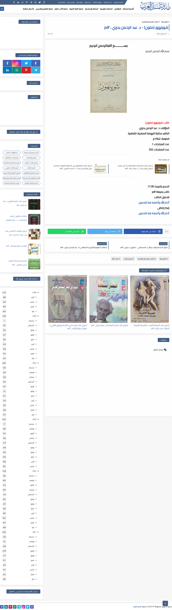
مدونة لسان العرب (139, 606)
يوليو (32, 330)
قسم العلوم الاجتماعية (31, 178)
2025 (34, 316)
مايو (32, 339)
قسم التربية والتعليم (31, 172)
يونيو (32, 334)
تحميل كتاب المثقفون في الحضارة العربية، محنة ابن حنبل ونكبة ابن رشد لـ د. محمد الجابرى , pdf (72, 167)
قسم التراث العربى (11, 167)
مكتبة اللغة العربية (76, 9)
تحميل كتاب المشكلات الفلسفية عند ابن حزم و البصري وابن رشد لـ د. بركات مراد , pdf (135, 167)
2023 (34, 419)
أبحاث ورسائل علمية (31, 152)
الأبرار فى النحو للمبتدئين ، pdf (16, 245)
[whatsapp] (22, 2)
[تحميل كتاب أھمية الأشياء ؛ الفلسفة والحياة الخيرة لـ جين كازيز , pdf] (149, 299)
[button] (143, 231)
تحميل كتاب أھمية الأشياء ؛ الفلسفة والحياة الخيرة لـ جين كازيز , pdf (151, 326)
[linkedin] (18, 2)
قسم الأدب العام (31, 162)
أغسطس (31, 325)
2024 (34, 363)
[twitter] (40, 2)
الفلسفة (164, 21)
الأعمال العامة (28, 9)
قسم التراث (128, 258)
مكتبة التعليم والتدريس (44, 9)
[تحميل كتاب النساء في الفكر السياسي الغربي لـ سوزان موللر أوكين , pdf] (67, 299)
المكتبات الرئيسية (106, 9)
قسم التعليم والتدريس (11, 172)
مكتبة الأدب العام (61, 9)
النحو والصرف (31, 157)
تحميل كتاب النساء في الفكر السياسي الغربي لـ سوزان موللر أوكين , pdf (68, 326)
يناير (33, 311)
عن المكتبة (87, 2)
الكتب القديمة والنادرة (150, 21)
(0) (49, 33)
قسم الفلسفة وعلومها (12, 178)
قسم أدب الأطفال (11, 157)
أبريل (32, 297)
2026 (34, 292)
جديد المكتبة (108, 2)
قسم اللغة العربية (31, 183)
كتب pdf (115, 258)
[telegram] (31, 2)
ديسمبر (31, 320)
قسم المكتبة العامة (11, 183)
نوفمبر (31, 372)
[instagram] (35, 2)
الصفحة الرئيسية (118, 2)
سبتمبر (31, 377)
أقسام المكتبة (128, 9)
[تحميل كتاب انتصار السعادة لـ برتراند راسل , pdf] (108, 299)
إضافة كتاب (61, 2)
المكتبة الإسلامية (91, 9)
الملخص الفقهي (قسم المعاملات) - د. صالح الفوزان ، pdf (16, 219)
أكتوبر (32, 433)
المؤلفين (117, 9)
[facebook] (44, 2)
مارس (32, 301)
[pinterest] (27, 2)
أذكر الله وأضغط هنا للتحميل (154, 202)
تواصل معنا (71, 2)
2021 (34, 532)
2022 (34, 471)
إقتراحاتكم (79, 2)
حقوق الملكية (97, 2)
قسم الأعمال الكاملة (12, 162)
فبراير (32, 306)
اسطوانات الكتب (12, 152)
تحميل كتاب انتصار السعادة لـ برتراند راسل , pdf (109, 325)
